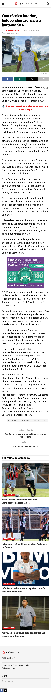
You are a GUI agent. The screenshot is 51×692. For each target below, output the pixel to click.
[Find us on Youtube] (9, 681)
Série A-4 (37, 420)
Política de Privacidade (10, 668)
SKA (44, 420)
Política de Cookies (22, 665)
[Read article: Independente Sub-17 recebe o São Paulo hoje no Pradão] (25, 524)
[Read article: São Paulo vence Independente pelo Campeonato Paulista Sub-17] (25, 480)
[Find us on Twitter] (5, 681)
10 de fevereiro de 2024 (30, 30)
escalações (12, 420)
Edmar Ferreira (12, 30)
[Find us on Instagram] (12, 681)
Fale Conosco (7, 665)
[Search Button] (48, 3)
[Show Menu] (3, 3)
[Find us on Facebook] (2, 681)
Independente (25, 420)
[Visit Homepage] (25, 3)
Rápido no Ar (11, 658)
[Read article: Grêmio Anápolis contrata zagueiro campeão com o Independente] (25, 569)
